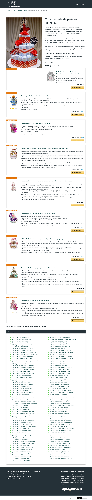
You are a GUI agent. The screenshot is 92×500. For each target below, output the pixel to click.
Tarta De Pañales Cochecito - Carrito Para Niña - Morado (38, 213)
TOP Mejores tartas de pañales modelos (60, 371)
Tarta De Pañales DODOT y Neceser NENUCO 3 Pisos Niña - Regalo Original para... (46, 181)
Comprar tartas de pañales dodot (58, 388)
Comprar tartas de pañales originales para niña (62, 398)
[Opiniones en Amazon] (13, 108)
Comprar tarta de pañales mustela (59, 455)
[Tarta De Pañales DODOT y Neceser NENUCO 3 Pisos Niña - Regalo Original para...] (13, 186)
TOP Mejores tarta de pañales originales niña (62, 434)
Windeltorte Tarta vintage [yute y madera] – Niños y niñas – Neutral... (42, 268)
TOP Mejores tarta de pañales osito (21, 417)
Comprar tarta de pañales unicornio (21, 375)
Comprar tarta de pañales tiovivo (58, 360)
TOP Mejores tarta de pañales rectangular (23, 413)
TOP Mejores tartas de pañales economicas (24, 398)
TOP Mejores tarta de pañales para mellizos (24, 426)
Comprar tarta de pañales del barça (59, 415)
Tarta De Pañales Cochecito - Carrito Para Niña (35, 123)
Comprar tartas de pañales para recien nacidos (24, 403)
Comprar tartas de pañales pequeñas (60, 384)
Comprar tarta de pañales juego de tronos (23, 369)
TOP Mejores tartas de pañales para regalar (61, 350)
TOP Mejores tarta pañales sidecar (59, 401)
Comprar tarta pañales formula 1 (58, 436)
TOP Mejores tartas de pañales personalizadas (24, 434)
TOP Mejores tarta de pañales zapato (60, 445)
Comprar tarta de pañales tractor (58, 382)
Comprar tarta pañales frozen (57, 354)
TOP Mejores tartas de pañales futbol (22, 396)
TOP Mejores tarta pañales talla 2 (21, 451)
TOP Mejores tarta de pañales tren (21, 382)
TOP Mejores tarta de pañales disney (60, 362)
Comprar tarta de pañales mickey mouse (61, 422)
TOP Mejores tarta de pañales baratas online (62, 405)
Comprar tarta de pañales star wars (59, 413)
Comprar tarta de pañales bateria (21, 460)
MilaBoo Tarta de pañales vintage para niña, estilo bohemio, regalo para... (43, 239)
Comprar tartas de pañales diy (58, 449)
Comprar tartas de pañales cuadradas (60, 337)
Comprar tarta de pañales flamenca (59, 441)
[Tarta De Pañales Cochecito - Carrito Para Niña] (13, 128)
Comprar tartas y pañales (19, 432)
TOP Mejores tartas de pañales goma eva (61, 367)
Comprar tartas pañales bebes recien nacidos (24, 362)
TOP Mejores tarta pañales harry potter (22, 345)
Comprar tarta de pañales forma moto (22, 439)
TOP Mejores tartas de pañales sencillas (61, 424)
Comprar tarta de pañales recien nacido (60, 420)
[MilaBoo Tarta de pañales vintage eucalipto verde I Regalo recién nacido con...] (13, 153)
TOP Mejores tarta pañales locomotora (60, 439)
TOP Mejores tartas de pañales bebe (59, 451)
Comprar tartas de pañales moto (20, 458)
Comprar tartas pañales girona (20, 407)
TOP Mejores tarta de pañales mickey (60, 346)
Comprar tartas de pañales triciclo (59, 417)
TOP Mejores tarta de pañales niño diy (22, 377)
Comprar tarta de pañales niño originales (61, 447)
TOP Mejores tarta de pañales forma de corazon (25, 352)
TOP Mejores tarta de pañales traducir (60, 369)
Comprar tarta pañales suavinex (58, 411)
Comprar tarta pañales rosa (57, 432)
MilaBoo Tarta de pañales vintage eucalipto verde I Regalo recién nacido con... (45, 148)
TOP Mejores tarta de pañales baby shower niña (25, 354)
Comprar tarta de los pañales (20, 390)
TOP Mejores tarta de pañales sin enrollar (23, 367)
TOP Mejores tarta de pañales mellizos (22, 436)
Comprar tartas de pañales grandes (59, 453)
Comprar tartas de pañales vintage (59, 400)
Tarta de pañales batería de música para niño (35, 96)
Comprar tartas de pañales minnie (21, 445)
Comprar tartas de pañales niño (58, 394)
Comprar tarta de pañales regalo (20, 409)
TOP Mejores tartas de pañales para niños (61, 458)
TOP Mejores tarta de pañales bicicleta (22, 392)
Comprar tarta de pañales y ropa (58, 409)
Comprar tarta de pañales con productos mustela (63, 339)
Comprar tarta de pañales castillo (21, 428)
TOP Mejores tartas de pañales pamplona (23, 420)
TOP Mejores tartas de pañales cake (59, 386)
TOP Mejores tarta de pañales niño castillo (23, 373)
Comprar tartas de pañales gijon (58, 418)
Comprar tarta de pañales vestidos (59, 407)
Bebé (77, 4)
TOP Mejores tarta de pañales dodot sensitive (62, 428)
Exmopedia (9, 10)
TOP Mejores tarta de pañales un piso (22, 358)
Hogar (82, 4)
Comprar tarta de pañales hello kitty (21, 339)
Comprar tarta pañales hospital (20, 346)
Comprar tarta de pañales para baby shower (24, 411)
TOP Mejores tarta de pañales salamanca (61, 364)
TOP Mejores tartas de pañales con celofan (23, 441)
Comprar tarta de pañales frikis (58, 348)
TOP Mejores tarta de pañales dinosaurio (23, 443)
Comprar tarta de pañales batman (21, 400)
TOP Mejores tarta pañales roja (58, 377)
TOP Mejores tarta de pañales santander (61, 396)
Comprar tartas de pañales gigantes (59, 379)
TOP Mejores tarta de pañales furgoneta (22, 350)
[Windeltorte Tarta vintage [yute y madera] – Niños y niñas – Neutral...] (13, 272)
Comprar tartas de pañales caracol (21, 456)
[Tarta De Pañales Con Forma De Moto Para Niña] (13, 305)
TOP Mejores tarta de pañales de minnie (23, 365)
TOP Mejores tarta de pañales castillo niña (61, 392)
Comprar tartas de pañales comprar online (61, 381)
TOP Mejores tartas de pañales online (22, 379)
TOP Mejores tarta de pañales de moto (22, 386)
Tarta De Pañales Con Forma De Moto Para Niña (35, 300)
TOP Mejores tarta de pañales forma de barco (62, 352)
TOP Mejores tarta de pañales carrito (22, 449)
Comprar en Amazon (78, 87)
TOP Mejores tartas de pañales (20, 437)
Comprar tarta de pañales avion (58, 341)
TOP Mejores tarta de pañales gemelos (22, 384)
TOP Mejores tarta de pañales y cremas (60, 343)
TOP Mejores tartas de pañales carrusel (22, 388)
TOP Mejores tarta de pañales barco (21, 422)
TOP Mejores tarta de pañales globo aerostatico (25, 364)
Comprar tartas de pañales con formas (22, 356)
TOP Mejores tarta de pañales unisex (60, 373)
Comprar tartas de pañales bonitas (21, 371)
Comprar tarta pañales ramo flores (21, 337)
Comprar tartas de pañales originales (22, 453)
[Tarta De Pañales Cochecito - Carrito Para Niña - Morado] (13, 218)
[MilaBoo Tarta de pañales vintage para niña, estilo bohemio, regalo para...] (13, 243)
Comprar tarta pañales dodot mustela (22, 455)
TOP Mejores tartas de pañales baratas (60, 430)
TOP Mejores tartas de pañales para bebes (61, 358)
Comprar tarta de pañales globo (20, 394)
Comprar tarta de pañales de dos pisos (60, 390)
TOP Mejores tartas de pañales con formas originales (26, 360)
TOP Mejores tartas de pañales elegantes (61, 356)
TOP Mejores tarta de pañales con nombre (61, 437)
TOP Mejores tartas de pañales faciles (22, 424)
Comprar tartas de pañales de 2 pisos (60, 403)
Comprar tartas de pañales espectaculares (23, 401)
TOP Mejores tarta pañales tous (20, 381)
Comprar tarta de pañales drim (20, 405)
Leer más (84, 498)
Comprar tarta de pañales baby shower (22, 343)
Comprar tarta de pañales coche (58, 426)
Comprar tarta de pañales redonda (59, 375)
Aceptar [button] (79, 498)
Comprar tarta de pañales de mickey (22, 430)
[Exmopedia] (13, 4)
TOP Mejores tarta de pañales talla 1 (59, 365)
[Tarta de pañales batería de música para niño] (13, 100)
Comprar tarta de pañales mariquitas (59, 456)
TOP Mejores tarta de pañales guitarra (22, 348)
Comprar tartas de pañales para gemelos (23, 415)
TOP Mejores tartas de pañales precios (22, 447)
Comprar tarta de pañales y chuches (22, 418)
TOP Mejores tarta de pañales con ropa (60, 345)
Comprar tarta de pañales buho (20, 341)
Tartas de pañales (22, 10)
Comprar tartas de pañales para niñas (60, 443)
